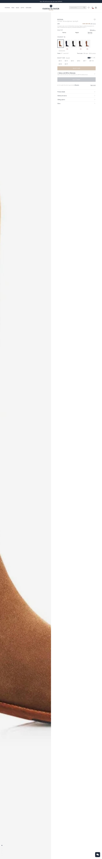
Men (13, 7)
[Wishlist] (88, 7)
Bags (17, 7)
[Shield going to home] (51, 7)
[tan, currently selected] (60, 44)
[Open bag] (96, 7)
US (94, 57)
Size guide (68, 57)
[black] (74, 44)
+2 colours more (62, 50)
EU (91, 57)
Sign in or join (93, 85)
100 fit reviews (92, 53)
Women (7, 7)
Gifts (22, 7)
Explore (28, 7)
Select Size (76, 68)
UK (89, 57)
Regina (60, 19)
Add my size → (93, 30)
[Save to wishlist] (95, 19)
